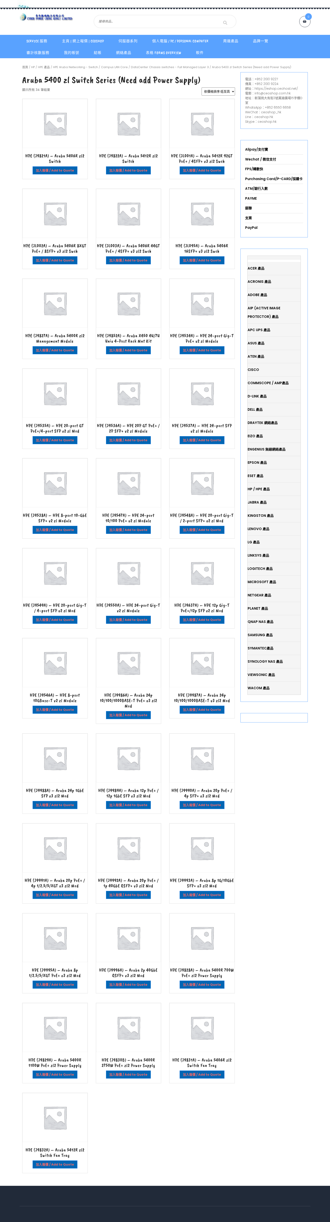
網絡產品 (123, 53)
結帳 (97, 53)
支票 (248, 218)
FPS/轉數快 (254, 169)
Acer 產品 (256, 268)
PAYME (251, 198)
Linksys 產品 (258, 555)
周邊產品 (230, 41)
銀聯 (248, 208)
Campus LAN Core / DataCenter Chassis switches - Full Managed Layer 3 (155, 67)
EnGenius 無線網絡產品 (267, 449)
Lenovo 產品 (258, 528)
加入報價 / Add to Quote (55, 170)
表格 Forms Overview (163, 53)
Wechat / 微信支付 (260, 159)
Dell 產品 (255, 409)
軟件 (200, 53)
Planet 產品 (258, 608)
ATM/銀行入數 (256, 188)
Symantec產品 (260, 648)
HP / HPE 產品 (40, 67)
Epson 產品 (257, 462)
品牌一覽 (260, 41)
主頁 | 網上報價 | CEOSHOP (83, 41)
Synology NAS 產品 (265, 661)
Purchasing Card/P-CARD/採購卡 (274, 178)
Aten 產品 (256, 356)
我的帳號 (71, 53)
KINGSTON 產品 (261, 515)
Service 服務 (36, 41)
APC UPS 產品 (259, 330)
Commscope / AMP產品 (268, 383)
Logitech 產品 (260, 568)
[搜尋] (225, 22)
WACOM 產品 (259, 688)
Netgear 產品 (259, 595)
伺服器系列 (128, 41)
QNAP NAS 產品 (260, 621)
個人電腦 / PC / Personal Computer (180, 41)
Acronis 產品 (259, 281)
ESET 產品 (255, 475)
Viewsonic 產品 (261, 674)
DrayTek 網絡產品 (263, 422)
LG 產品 (254, 542)
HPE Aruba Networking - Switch (75, 67)
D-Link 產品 (257, 396)
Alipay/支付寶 (256, 149)
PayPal (251, 227)
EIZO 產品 (255, 436)
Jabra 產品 (257, 502)
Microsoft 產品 (262, 582)
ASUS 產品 (256, 343)
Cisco (253, 369)
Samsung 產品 (260, 635)
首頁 (25, 67)
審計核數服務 (37, 53)
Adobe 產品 (257, 294)
